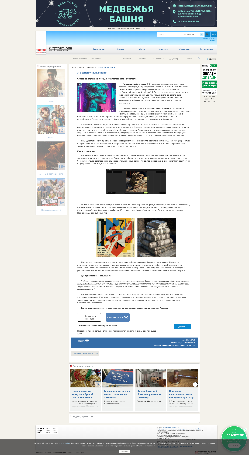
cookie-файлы (64, 443)
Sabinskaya (90, 67)
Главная (73, 67)
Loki (111, 58)
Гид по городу (206, 49)
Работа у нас (99, 49)
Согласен (124, 451)
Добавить (182, 326)
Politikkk (142, 58)
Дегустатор (173, 58)
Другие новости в (115, 317)
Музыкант (127, 58)
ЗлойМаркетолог (158, 58)
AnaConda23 (96, 58)
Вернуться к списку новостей (86, 353)
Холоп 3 (56, 133)
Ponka (189, 58)
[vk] (126, 317)
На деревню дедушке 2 (52, 205)
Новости (120, 49)
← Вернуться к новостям (89, 317)
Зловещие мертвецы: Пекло (52, 169)
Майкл (57, 97)
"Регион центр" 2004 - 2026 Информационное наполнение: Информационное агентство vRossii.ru (179, 428)
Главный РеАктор (80, 58)
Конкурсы (163, 49)
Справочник (185, 49)
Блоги (81, 67)
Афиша (142, 49)
